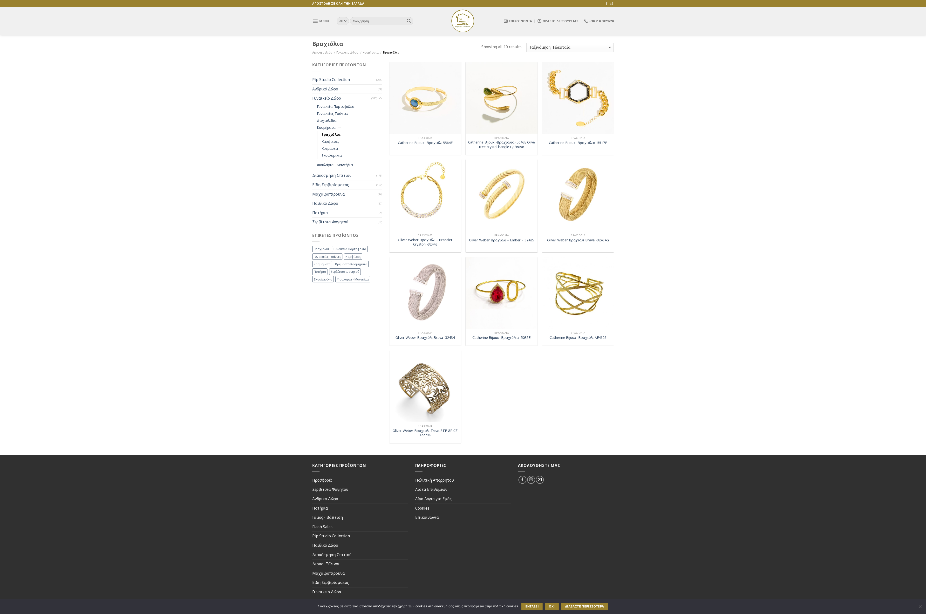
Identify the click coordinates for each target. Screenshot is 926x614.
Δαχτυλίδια (326, 120)
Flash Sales (322, 526)
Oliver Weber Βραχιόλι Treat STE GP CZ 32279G (425, 433)
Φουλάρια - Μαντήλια (335, 165)
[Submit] (409, 21)
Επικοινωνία (427, 517)
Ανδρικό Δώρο (325, 89)
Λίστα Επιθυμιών (431, 489)
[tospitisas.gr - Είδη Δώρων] (463, 21)
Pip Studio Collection (331, 79)
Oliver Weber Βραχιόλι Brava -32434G (578, 240)
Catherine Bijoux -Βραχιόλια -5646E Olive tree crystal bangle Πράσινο (501, 144)
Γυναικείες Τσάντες (332, 113)
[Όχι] (920, 608)
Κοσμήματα (371, 52)
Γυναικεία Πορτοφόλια (335, 106)
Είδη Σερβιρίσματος (330, 184)
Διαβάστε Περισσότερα (584, 606)
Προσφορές (322, 480)
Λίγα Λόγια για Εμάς (433, 498)
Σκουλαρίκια (331, 155)
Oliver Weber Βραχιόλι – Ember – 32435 (501, 240)
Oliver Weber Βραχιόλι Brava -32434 (425, 337)
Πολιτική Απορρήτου (434, 480)
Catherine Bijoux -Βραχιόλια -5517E (578, 143)
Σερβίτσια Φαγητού (330, 222)
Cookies (422, 508)
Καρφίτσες (330, 141)
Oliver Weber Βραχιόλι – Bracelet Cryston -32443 (425, 242)
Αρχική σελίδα (322, 52)
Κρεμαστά (329, 148)
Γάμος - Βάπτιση (327, 517)
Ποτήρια (320, 212)
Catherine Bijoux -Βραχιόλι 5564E (425, 143)
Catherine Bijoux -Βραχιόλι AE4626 (578, 337)
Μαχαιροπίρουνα (328, 194)
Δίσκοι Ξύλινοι (326, 563)
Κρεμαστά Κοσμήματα (351, 264)
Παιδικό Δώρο (325, 203)
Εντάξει (532, 606)
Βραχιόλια (330, 134)
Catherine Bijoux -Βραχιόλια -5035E (501, 337)
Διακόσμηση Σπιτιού (331, 175)
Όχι (552, 606)
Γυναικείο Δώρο (347, 52)
